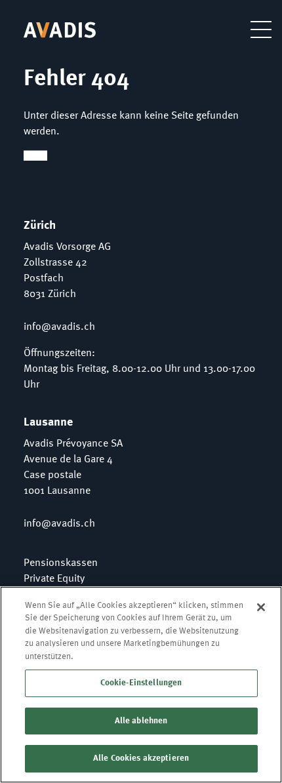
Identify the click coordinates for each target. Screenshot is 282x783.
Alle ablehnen (141, 721)
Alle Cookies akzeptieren (141, 758)
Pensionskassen (61, 563)
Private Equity (54, 579)
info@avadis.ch (59, 327)
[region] (141, 684)
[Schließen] (261, 607)
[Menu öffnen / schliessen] (251, 29)
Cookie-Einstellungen (141, 683)
